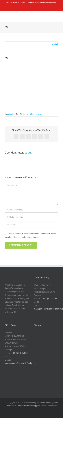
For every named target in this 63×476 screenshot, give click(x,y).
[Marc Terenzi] (38, 336)
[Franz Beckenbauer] (38, 384)
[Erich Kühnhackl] (48, 365)
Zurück (55, 44)
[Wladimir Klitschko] (38, 346)
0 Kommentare (36, 114)
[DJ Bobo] (48, 355)
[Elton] (38, 365)
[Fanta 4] (38, 375)
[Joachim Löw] (48, 336)
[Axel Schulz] (48, 346)
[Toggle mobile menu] (57, 17)
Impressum (11, 406)
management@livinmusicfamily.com (42, 2)
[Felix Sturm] (48, 375)
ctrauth (11, 114)
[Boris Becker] (38, 355)
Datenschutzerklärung (26, 406)
